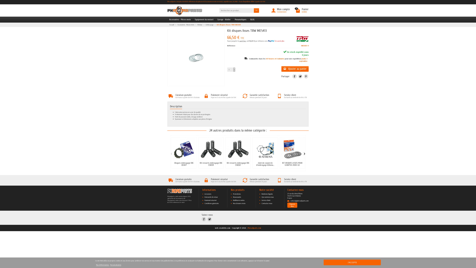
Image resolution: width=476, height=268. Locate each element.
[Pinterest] (306, 76)
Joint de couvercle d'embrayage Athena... (265, 164)
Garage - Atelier (224, 19)
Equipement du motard (204, 19)
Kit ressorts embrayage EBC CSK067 (238, 164)
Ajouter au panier (297, 68)
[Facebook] (294, 76)
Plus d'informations (102, 265)
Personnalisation (115, 265)
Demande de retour (211, 197)
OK (256, 10)
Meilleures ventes (238, 200)
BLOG (252, 19)
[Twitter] (300, 76)
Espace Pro (292, 205)
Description (176, 106)
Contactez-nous (267, 203)
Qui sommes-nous (268, 197)
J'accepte (352, 262)
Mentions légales (267, 194)
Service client (266, 200)
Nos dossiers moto (239, 203)
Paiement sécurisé (210, 200)
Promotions (237, 194)
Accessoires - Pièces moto (180, 19)
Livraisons (208, 194)
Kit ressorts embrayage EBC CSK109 (211, 164)
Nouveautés (237, 197)
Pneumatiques (240, 19)
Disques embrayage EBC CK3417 (183, 164)
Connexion (281, 11)
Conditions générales (212, 203)
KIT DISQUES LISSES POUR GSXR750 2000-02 (292, 164)
